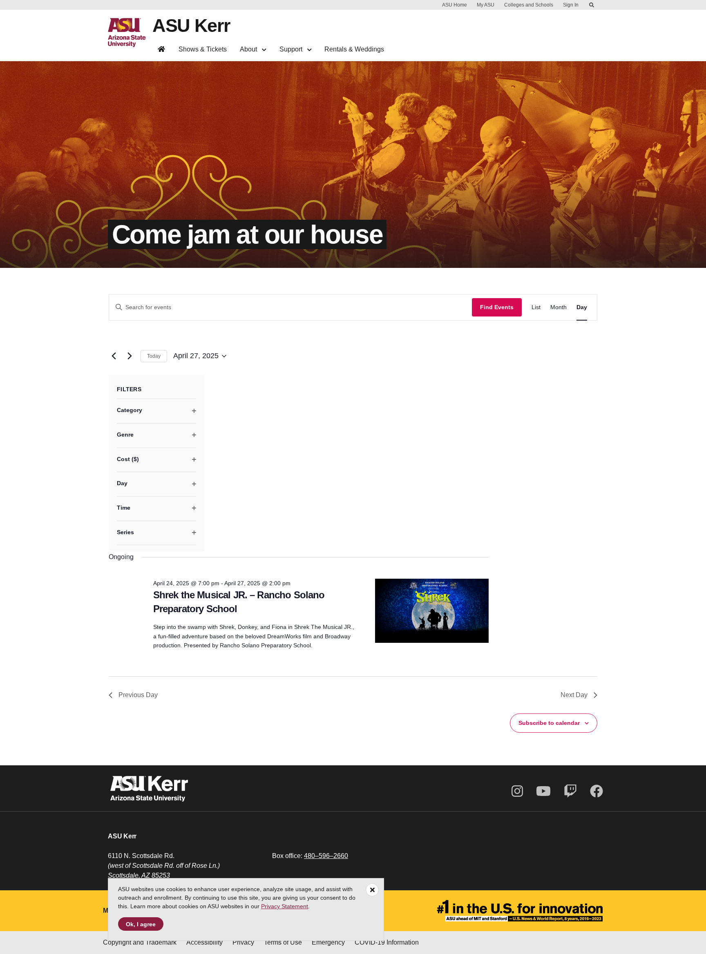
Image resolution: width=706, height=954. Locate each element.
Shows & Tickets (203, 49)
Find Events (497, 307)
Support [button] (291, 49)
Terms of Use (283, 942)
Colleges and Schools (528, 5)
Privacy (243, 942)
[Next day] (129, 356)
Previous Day (138, 694)
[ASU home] (130, 33)
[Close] (372, 889)
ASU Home (454, 5)
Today (154, 356)
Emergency (328, 942)
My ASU (485, 5)
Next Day (574, 694)
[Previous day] (113, 356)
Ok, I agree (141, 924)
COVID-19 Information (387, 942)
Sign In (571, 4)
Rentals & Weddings (354, 49)
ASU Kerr (191, 25)
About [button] (249, 49)
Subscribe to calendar (549, 723)
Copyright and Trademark (139, 942)
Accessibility (204, 942)
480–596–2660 (326, 855)
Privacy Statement (284, 906)
